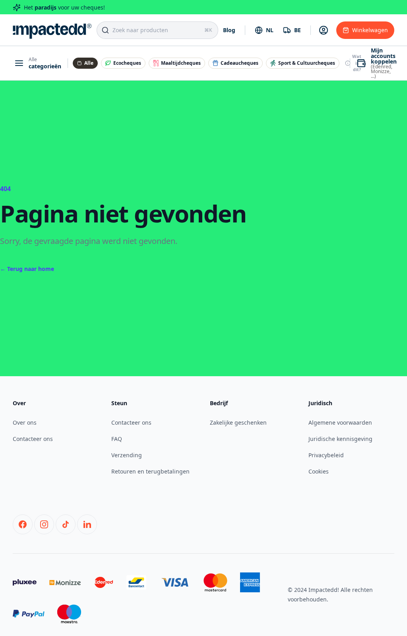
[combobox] (264, 30)
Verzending (126, 455)
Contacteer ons (33, 439)
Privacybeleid (326, 455)
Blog (229, 30)
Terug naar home (27, 269)
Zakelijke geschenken (238, 422)
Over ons (25, 422)
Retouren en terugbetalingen (150, 471)
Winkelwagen (370, 30)
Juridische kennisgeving (340, 439)
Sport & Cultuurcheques (306, 63)
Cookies (318, 471)
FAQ (116, 439)
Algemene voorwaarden (340, 422)
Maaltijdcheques (181, 63)
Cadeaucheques (239, 63)
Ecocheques (127, 63)
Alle (88, 63)
